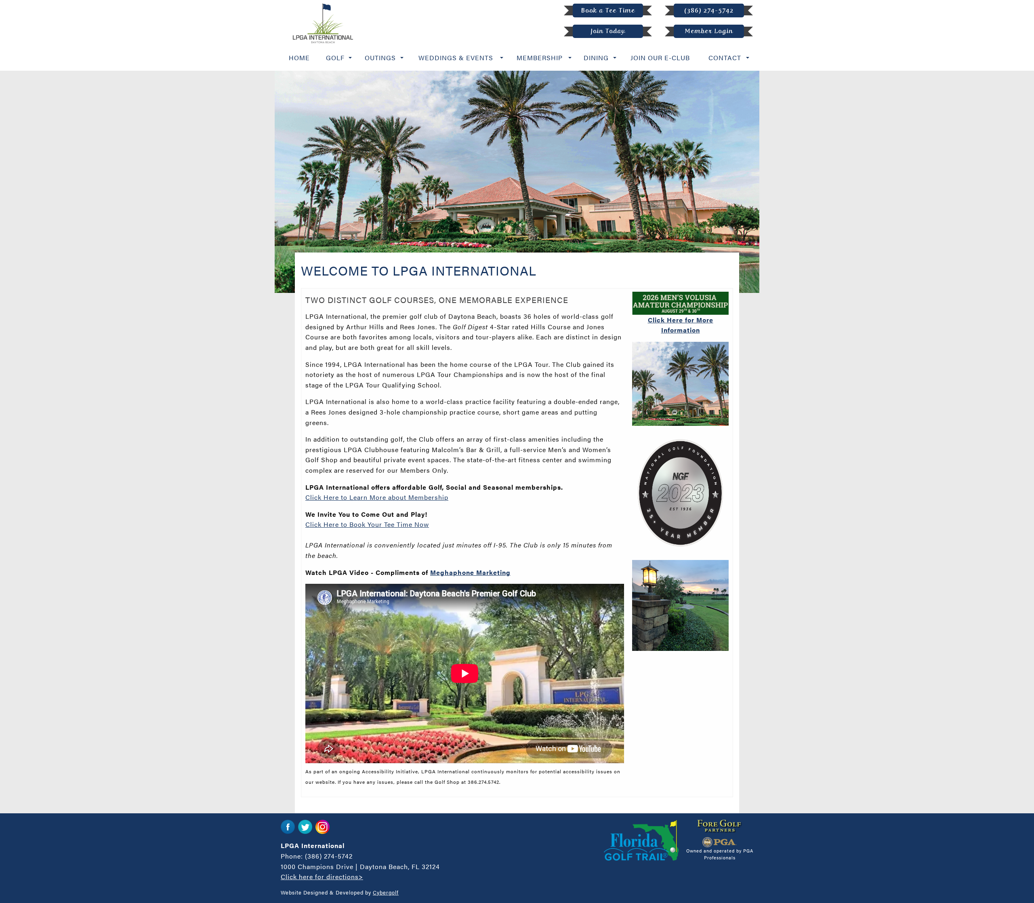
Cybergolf (386, 892)
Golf (335, 57)
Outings (380, 57)
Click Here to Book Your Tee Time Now (367, 524)
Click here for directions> (322, 876)
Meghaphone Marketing (470, 572)
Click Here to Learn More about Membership (376, 497)
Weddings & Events (455, 57)
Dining (596, 57)
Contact (724, 57)
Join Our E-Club (660, 57)
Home (299, 57)
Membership (540, 57)
